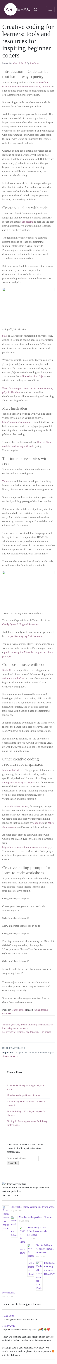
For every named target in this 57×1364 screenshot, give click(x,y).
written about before (13, 678)
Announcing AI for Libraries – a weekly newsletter (37, 1231)
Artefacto (34, 63)
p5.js (4, 335)
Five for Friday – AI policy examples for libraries (45, 1249)
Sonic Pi (6, 670)
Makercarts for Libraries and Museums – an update (27, 1032)
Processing (28, 221)
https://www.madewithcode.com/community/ (26, 847)
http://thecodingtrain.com (16, 422)
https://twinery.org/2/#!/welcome (25, 636)
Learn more (10, 1056)
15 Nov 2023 (8, 1325)
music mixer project (17, 806)
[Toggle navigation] (50, 9)
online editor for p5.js (31, 376)
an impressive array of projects (19, 782)
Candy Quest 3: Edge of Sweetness (21, 624)
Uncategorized (19, 1010)
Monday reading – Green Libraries (23, 1095)
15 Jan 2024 (8, 1316)
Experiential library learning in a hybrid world (33, 1207)
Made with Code (11, 770)
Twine (5, 481)
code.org (38, 822)
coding (36, 1010)
